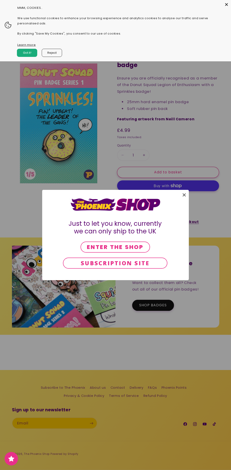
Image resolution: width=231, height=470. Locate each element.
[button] (184, 195)
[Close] (226, 4)
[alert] (115, 235)
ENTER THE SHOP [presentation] (115, 247)
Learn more (26, 45)
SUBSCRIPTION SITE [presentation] (115, 263)
